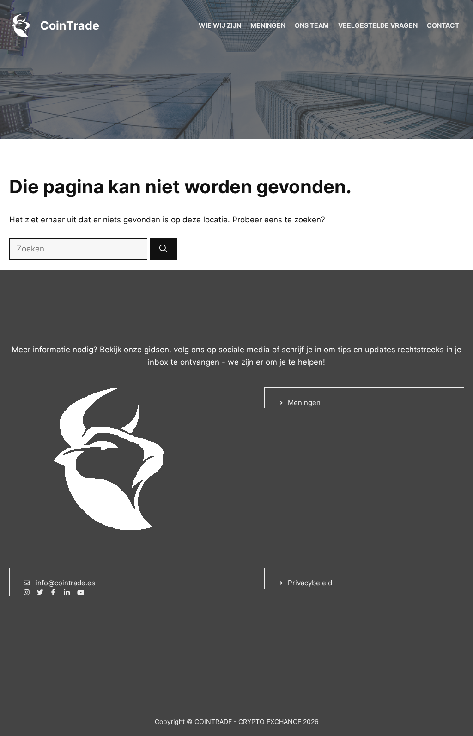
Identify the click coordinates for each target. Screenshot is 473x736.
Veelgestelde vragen (378, 25)
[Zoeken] (163, 249)
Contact (443, 25)
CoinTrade (69, 25)
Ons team (312, 25)
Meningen (267, 25)
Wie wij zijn (220, 25)
